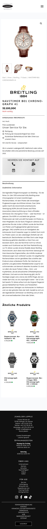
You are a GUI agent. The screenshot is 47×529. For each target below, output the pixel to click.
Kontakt (23, 507)
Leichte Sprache (23, 437)
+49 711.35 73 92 (26, 423)
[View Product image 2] (18, 68)
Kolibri (23, 474)
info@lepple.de (26, 429)
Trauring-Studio (23, 490)
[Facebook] (21, 497)
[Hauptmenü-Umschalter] (42, 6)
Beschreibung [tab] (8, 183)
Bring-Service (23, 486)
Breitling (16, 77)
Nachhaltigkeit (23, 470)
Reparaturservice (23, 488)
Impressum (23, 510)
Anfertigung (23, 484)
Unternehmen (23, 464)
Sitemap (23, 518)
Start (4, 77)
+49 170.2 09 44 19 (27, 427)
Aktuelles (23, 468)
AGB (23, 514)
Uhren (9, 77)
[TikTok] (30, 497)
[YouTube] (25, 497)
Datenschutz (23, 512)
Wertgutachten (23, 492)
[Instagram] (16, 497)
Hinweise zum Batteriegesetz (23, 508)
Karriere (23, 466)
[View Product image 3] (29, 68)
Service (23, 482)
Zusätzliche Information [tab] (12, 188)
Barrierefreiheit (24, 516)
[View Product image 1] (7, 68)
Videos (23, 472)
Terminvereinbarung (23, 505)
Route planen (23, 431)
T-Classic (24, 77)
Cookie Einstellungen (23, 435)
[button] (41, 23)
